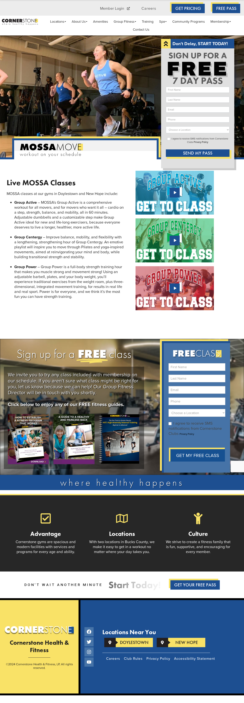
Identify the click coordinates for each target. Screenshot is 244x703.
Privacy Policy (201, 142)
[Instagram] (89, 652)
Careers (148, 8)
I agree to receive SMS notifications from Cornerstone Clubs (199, 140)
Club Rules (133, 658)
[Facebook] (89, 631)
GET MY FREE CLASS (197, 455)
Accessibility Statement (194, 658)
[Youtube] (89, 662)
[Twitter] (89, 641)
